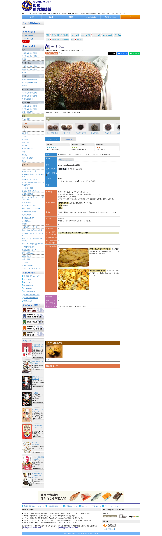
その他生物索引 (27, 99)
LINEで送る (135, 53)
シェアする (123, 53)
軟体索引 (25, 72)
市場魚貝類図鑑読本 (31, 298)
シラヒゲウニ (94, 133)
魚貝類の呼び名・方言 (31, 276)
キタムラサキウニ (80, 133)
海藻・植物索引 (27, 112)
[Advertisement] (82, 391)
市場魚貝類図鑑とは (54, 506)
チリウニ (26, 41)
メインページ (53, 139)
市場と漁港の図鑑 (33, 322)
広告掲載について (71, 506)
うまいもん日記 (33, 328)
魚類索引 (25, 59)
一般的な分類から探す (29, 53)
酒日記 (33, 334)
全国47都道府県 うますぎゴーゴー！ (37, 427)
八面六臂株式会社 (109, 529)
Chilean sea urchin (66, 160)
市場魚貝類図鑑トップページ (34, 506)
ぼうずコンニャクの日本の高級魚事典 (37, 346)
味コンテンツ (28, 282)
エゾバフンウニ (52, 133)
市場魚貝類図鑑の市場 (31, 295)
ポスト (113, 53)
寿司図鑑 (33, 310)
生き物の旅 (28, 288)
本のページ (28, 301)
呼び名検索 (26, 119)
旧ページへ (69, 139)
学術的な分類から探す (29, 56)
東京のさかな (28, 279)
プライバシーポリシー (112, 506)
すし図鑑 (35, 393)
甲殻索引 (25, 86)
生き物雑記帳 (28, 285)
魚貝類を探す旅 (29, 292)
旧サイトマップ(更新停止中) (91, 506)
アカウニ (108, 133)
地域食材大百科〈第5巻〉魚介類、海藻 (37, 475)
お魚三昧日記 (33, 316)
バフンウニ (66, 133)
